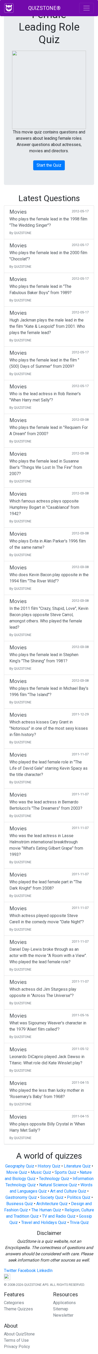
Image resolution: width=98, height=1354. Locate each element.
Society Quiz (52, 1197)
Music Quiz (41, 1172)
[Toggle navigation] (86, 8)
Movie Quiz (16, 1172)
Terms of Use (16, 1340)
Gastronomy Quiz (21, 1197)
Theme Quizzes (18, 1308)
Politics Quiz (78, 1197)
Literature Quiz (77, 1166)
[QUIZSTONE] (9, 8)
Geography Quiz (19, 1166)
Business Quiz (19, 1203)
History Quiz (49, 1166)
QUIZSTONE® (44, 8)
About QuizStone (19, 1334)
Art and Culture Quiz (68, 1191)
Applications (64, 1302)
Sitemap (60, 1308)
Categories (14, 1302)
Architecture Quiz (52, 1203)
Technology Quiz (54, 1178)
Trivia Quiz (79, 1222)
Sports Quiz (65, 1172)
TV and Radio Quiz (59, 1216)
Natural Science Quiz (58, 1184)
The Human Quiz (46, 1209)
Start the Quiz (49, 165)
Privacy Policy (17, 1346)
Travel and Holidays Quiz (43, 1222)
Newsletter (63, 1315)
